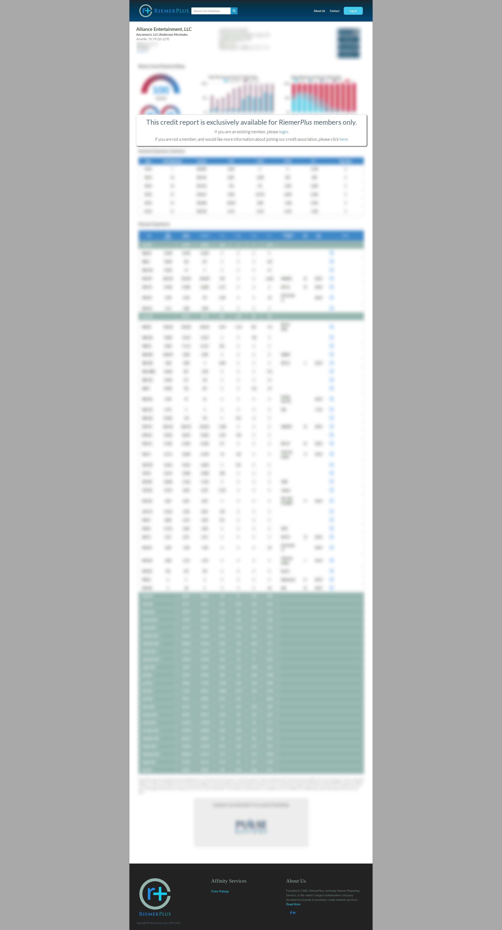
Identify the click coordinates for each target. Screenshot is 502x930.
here (343, 139)
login (283, 131)
